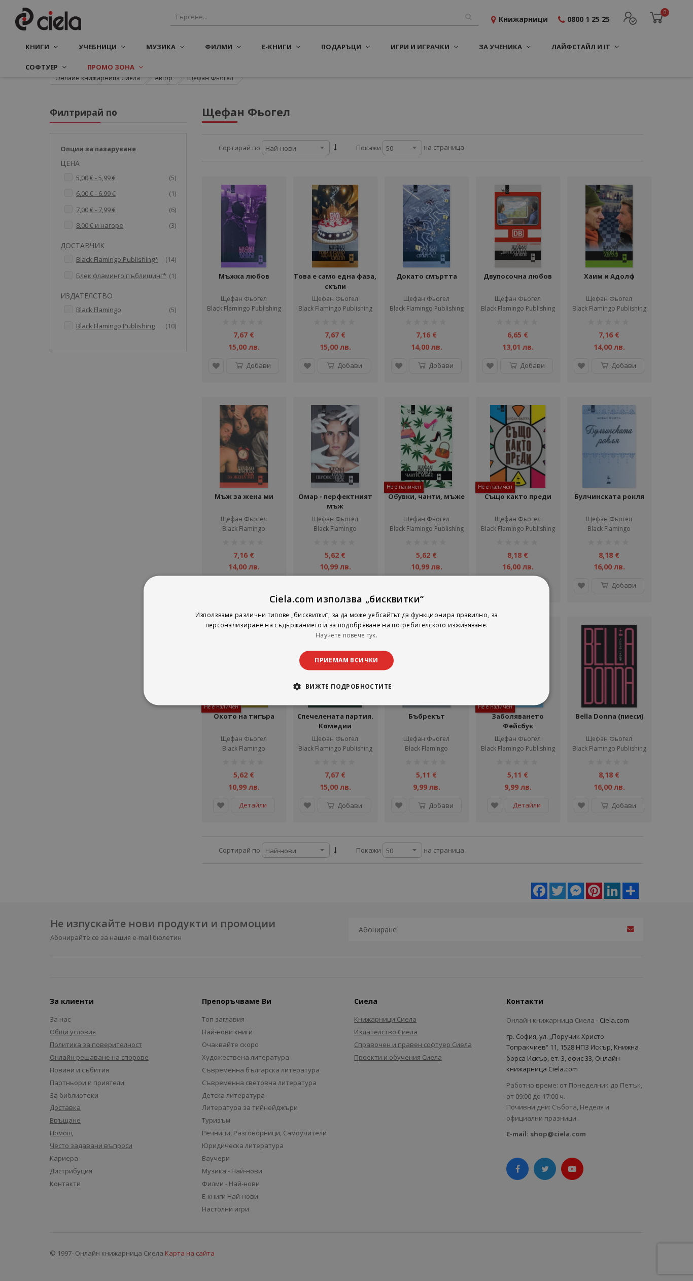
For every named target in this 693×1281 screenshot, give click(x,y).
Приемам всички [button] (346, 660)
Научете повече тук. (346, 635)
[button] (346, 687)
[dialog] (346, 640)
